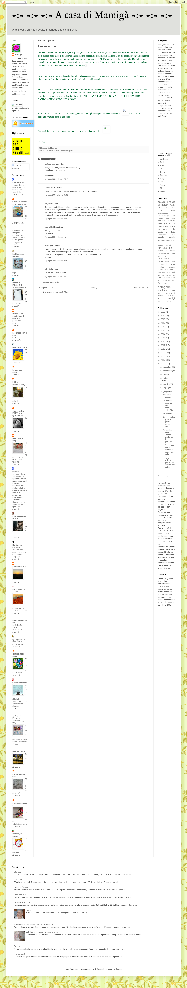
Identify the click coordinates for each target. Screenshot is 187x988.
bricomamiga (163, 213)
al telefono (166, 207)
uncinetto (161, 301)
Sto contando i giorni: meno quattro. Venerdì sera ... (168, 421)
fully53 (48, 203)
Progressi (18, 946)
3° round (26, 571)
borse (160, 210)
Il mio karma (18, 182)
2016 (163, 327)
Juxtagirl (100, 969)
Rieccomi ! (26, 352)
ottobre (166, 374)
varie (168, 301)
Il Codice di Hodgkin (17, 231)
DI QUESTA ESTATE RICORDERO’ (18, 627)
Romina (163, 175)
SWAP (172, 290)
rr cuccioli (169, 270)
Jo (161, 169)
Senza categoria (66, 151)
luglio (165, 388)
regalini (161, 267)
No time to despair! (17, 546)
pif (174, 248)
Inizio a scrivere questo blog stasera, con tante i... (168, 462)
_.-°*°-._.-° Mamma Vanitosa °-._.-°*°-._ (18, 719)
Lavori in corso (164, 240)
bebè (173, 207)
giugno (166, 391)
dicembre (167, 367)
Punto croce (170, 262)
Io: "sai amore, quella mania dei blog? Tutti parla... (168, 449)
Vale (162, 165)
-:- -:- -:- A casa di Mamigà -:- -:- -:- (92, 15)
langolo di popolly (166, 237)
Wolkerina (164, 159)
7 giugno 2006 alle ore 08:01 (56, 219)
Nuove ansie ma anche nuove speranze (18, 504)
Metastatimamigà (164, 245)
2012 (163, 342)
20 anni (15, 323)
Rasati (28, 910)
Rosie (162, 162)
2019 (163, 316)
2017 (163, 323)
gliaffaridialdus (19, 567)
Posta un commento (50, 282)
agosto (166, 384)
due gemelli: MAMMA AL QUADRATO (18, 413)
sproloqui (162, 290)
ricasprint (171, 267)
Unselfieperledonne (22, 902)
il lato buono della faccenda (166, 226)
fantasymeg (50, 164)
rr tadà (172, 272)
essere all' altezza (19, 644)
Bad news (18, 879)
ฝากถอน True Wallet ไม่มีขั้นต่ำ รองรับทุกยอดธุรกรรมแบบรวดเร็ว (19, 239)
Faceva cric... (168, 413)
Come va (26, 420)
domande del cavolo (166, 221)
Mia (161, 188)
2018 (163, 319)
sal (159, 275)
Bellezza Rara (18, 751)
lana (173, 234)
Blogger (119, 969)
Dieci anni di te (20, 895)
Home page (93, 287)
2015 (163, 330)
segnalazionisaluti (169, 280)
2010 (163, 349)
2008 (163, 356)
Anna (162, 185)
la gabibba (17, 370)
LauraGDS (49, 188)
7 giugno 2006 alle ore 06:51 (56, 195)
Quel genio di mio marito (18, 640)
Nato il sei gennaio (166, 396)
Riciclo (160, 270)
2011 (163, 345)
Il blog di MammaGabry (18, 383)
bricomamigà (163, 215)
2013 (163, 338)
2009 (163, 353)
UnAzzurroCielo (19, 347)
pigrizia (15, 373)
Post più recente (46, 287)
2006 (163, 364)
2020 (163, 312)
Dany (162, 178)
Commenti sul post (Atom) (58, 292)
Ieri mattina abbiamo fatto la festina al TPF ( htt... (168, 405)
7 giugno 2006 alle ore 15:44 (56, 237)
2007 (163, 360)
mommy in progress (17, 835)
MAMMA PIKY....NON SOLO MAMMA (19, 285)
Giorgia (163, 172)
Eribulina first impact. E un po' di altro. (42, 932)
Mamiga (48, 245)
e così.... (15, 338)
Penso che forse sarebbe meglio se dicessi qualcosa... (168, 436)
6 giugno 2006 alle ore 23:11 (56, 179)
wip (171, 301)
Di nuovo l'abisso (21, 887)
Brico (173, 210)
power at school (166, 251)
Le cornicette (20, 954)
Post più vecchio (141, 287)
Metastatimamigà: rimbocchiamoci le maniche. (33, 924)
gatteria (168, 223)
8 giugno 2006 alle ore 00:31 (56, 276)
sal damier (166, 275)
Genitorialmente (19, 683)
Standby (17, 872)
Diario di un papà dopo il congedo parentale (18, 317)
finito (160, 224)
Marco (162, 191)
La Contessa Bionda (18, 255)
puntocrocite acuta (166, 264)
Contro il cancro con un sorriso (19, 203)
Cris (161, 182)
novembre (167, 371)
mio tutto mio (54, 151)
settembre (167, 378)
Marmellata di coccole (18, 590)
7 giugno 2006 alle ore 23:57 (56, 261)
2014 (163, 334)
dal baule (170, 218)
